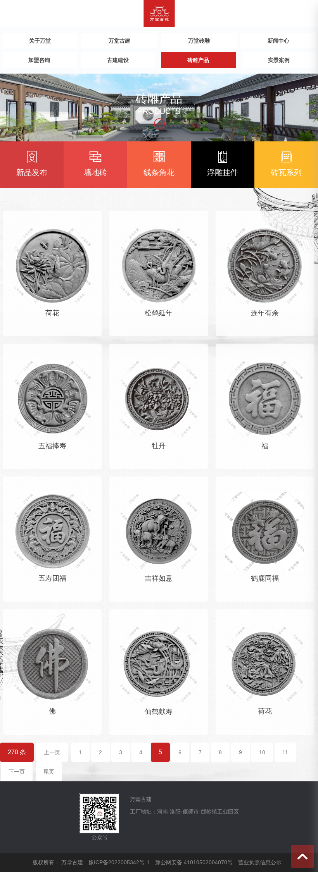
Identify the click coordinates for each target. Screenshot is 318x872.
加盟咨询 (39, 60)
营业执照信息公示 (260, 862)
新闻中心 (278, 41)
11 (285, 752)
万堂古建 (119, 41)
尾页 (48, 772)
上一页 (52, 752)
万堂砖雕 (199, 41)
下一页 (17, 772)
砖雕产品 (198, 60)
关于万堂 (40, 41)
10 (262, 752)
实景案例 (279, 60)
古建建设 (118, 60)
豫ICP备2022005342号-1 (119, 862)
